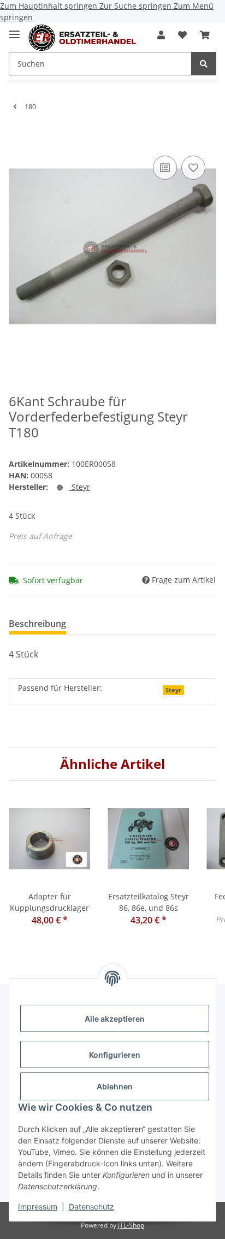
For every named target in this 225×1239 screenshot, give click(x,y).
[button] (161, 35)
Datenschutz (91, 1206)
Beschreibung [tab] (37, 624)
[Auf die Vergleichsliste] (165, 168)
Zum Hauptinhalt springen (49, 6)
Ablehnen (115, 1086)
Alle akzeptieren (115, 1018)
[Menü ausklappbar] (14, 30)
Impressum (37, 1206)
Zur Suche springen (136, 6)
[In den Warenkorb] (17, 137)
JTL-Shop (131, 1225)
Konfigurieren (114, 1054)
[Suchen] (203, 63)
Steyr (173, 690)
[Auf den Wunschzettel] (193, 168)
